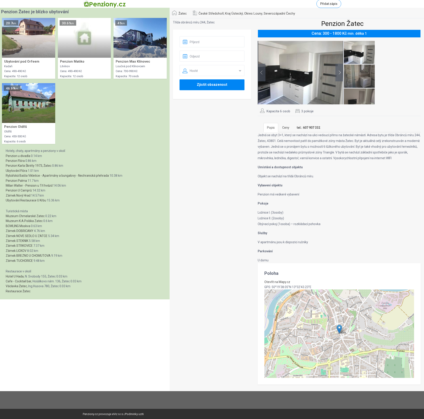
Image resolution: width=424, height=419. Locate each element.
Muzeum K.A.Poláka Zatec (24, 221)
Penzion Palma (16, 180)
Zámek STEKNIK (17, 241)
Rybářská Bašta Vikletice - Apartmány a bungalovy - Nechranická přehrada (57, 175)
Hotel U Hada (15, 276)
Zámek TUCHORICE (19, 260)
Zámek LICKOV (16, 251)
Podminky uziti (134, 414)
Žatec (182, 13)
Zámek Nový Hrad (18, 195)
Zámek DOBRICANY (19, 231)
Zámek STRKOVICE (19, 245)
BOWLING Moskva (18, 226)
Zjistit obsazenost (212, 84)
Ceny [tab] (285, 127)
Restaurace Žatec (18, 291)
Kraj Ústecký (234, 13)
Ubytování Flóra (16, 170)
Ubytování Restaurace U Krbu (26, 200)
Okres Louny (253, 13)
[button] (339, 329)
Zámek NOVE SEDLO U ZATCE (26, 236)
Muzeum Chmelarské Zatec (25, 216)
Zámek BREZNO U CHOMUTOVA (28, 255)
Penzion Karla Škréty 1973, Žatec (28, 165)
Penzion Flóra (15, 161)
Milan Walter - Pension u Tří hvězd (29, 185)
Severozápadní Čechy (279, 13)
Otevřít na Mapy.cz (277, 282)
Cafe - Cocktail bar (18, 281)
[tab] (308, 127)
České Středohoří (211, 13)
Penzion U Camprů (19, 190)
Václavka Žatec (16, 286)
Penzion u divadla (18, 156)
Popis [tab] (271, 127)
